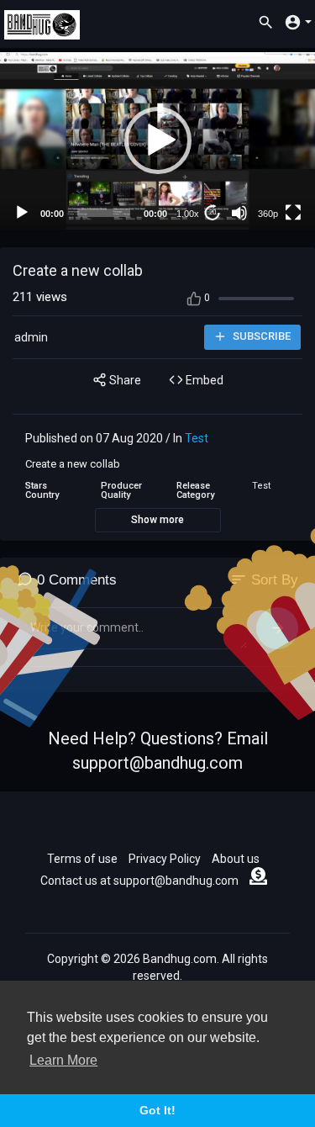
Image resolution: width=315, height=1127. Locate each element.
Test (196, 438)
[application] (157, 141)
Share (124, 380)
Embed (203, 380)
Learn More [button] (63, 1060)
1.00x (187, 214)
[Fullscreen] (293, 212)
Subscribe (260, 336)
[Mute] (239, 212)
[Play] (21, 212)
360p (268, 214)
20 (212, 212)
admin (31, 337)
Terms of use (82, 858)
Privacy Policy (165, 858)
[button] (158, 140)
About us (236, 858)
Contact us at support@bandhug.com (139, 880)
